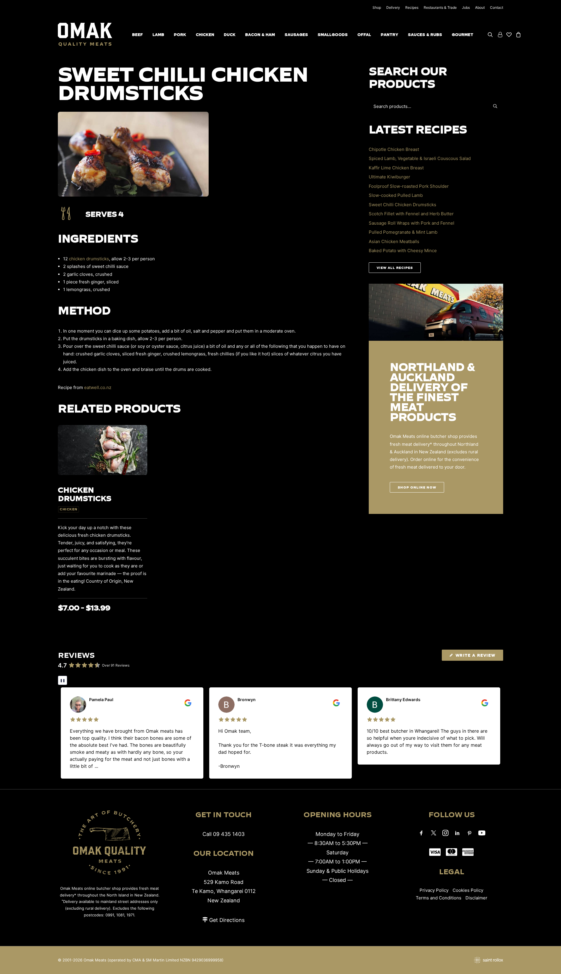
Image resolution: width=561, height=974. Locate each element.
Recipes (411, 7)
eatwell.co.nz (97, 387)
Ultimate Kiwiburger (389, 177)
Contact (496, 7)
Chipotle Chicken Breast (394, 149)
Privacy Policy (434, 890)
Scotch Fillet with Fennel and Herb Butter (411, 213)
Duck (230, 34)
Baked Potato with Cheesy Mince (403, 250)
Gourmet (462, 34)
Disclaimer (476, 898)
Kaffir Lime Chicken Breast (396, 168)
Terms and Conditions (438, 898)
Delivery (393, 7)
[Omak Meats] (85, 34)
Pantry (389, 34)
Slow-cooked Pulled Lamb (396, 195)
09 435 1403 (229, 834)
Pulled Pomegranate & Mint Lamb (403, 232)
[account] (499, 34)
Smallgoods (333, 34)
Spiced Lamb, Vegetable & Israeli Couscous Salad (420, 158)
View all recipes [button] (395, 267)
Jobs (466, 7)
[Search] (436, 106)
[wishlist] (509, 34)
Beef (137, 34)
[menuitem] (378, 7)
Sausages (296, 34)
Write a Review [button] (475, 655)
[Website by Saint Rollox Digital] (432, 960)
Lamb (158, 34)
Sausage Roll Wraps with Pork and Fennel (411, 223)
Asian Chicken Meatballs (394, 241)
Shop (377, 7)
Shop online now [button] (417, 487)
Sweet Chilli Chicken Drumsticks (402, 204)
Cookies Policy (468, 890)
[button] (491, 34)
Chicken (205, 34)
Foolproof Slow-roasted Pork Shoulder (409, 186)
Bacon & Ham (260, 34)
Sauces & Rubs (425, 34)
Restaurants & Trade (440, 7)
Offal (364, 34)
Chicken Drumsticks (84, 494)
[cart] (518, 34)
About (480, 7)
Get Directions (227, 920)
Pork (180, 34)
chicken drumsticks (89, 258)
